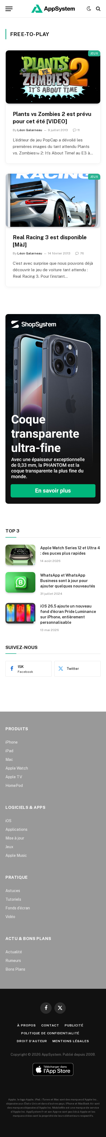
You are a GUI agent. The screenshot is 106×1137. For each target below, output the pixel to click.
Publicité (74, 1025)
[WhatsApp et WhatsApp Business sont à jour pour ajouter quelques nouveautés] (20, 582)
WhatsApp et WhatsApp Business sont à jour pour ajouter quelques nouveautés (67, 580)
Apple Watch (16, 768)
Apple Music (16, 855)
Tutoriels (13, 899)
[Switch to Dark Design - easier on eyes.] (88, 8)
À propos (26, 1025)
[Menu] (9, 9)
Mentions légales (70, 1041)
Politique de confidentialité (50, 1033)
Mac (9, 759)
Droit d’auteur (32, 1041)
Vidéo (10, 917)
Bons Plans (15, 969)
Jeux (94, 53)
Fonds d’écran (17, 908)
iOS (8, 821)
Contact (50, 1025)
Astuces (12, 891)
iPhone (11, 742)
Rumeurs (13, 960)
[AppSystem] (53, 8)
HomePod (14, 785)
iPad (9, 751)
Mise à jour (14, 838)
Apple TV (13, 777)
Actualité (13, 952)
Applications (16, 829)
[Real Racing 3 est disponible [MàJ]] (53, 200)
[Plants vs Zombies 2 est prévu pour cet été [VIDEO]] (53, 77)
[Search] (98, 9)
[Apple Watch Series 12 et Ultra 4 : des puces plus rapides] (20, 555)
